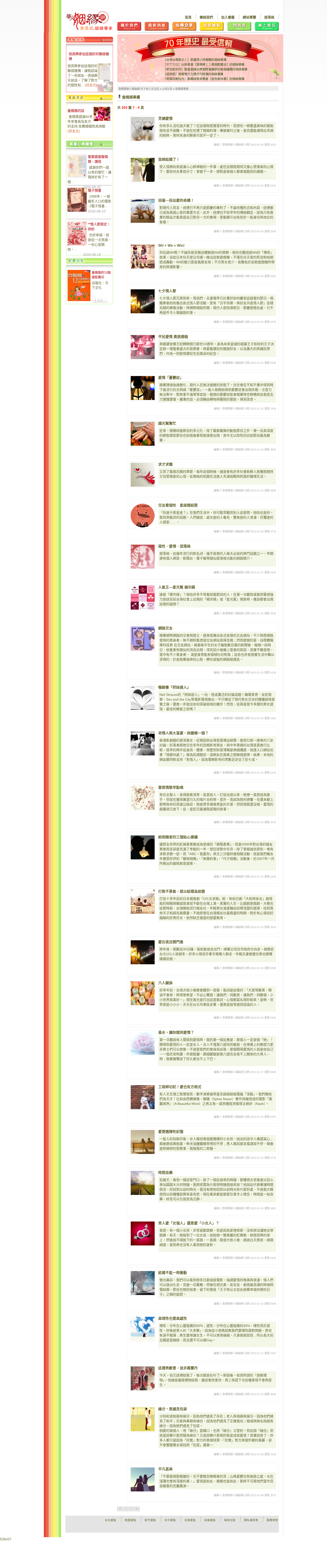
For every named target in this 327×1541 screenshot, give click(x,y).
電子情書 (94, 190)
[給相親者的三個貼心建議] (143, 847)
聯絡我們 (206, 17)
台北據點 (110, 1520)
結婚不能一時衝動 (172, 1273)
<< (120, 1508)
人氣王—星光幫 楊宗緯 (176, 587)
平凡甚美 (165, 1469)
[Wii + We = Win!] (143, 256)
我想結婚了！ (169, 159)
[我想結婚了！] (143, 170)
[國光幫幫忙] (143, 434)
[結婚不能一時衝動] (143, 1283)
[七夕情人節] (143, 301)
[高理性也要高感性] (143, 1329)
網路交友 (165, 628)
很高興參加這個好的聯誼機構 (89, 56)
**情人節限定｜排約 (99, 226)
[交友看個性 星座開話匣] (143, 515)
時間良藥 (165, 1172)
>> (136, 1508)
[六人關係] (143, 993)
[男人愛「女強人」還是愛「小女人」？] (143, 1233)
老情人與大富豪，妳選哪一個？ (183, 733)
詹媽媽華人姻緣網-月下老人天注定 (138, 88)
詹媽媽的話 (76, 111)
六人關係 (165, 983)
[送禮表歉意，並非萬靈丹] (143, 1378)
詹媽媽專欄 (181, 88)
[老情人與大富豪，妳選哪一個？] (143, 743)
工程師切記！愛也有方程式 (179, 1087)
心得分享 (167, 88)
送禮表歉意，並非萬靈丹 (178, 1368)
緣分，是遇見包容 (172, 1409)
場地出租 (230, 1520)
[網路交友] (143, 638)
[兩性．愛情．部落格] (143, 556)
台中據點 (170, 1520)
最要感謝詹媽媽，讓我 (98, 159)
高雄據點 (210, 1520)
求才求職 (165, 464)
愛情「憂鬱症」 (170, 378)
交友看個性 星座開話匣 (178, 505)
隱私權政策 (251, 1520)
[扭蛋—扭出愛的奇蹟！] (143, 211)
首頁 (188, 17)
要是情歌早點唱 (170, 787)
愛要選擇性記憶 (170, 1132)
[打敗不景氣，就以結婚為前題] (143, 902)
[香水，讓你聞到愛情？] (143, 1043)
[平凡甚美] (143, 1479)
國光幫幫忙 (167, 423)
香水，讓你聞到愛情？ (176, 1032)
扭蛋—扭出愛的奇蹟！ (176, 200)
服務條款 (272, 1520)
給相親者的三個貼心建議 (178, 837)
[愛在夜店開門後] (143, 952)
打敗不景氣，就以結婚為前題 (181, 891)
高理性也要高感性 (172, 1318)
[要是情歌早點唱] (143, 798)
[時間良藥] (143, 1183)
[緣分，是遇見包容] (143, 1419)
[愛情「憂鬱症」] (143, 388)
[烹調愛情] (143, 129)
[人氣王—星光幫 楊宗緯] (143, 597)
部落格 (269, 17)
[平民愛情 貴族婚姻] (143, 347)
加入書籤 (228, 17)
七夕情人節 (167, 291)
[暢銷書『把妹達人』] (143, 698)
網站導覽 (249, 17)
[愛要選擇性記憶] (143, 1142)
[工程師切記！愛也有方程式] (143, 1097)
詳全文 (91, 85)
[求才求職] (143, 475)
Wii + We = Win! (171, 245)
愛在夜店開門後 (170, 942)
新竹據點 (150, 1520)
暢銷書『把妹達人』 (174, 687)
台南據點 (190, 1520)
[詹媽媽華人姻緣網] (89, 20)
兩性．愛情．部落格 (174, 546)
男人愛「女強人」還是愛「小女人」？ (188, 1223)
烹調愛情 (165, 118)
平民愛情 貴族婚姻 (173, 337)
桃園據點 (130, 1520)
